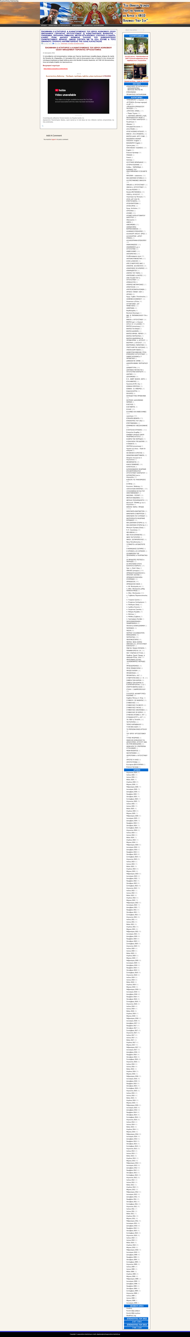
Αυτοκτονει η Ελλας (132, 301)
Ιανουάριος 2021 (131, 934)
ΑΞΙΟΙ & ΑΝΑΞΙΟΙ (132, 261)
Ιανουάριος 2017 (131, 1050)
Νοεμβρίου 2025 (131, 794)
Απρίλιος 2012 (131, 1187)
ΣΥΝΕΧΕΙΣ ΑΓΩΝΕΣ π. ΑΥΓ (135, 715)
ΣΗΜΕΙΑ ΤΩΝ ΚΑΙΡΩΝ (133, 680)
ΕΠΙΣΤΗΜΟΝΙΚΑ (131, 423)
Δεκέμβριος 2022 (131, 878)
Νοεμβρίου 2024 (131, 823)
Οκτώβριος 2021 (131, 912)
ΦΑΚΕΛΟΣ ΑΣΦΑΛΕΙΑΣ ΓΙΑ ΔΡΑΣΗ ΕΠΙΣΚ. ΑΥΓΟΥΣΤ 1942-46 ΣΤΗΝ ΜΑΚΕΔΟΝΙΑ (136, 742)
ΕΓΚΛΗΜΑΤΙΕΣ (131, 381)
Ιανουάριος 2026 (131, 789)
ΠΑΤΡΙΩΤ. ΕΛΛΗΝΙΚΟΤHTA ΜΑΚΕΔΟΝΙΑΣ (135, 634)
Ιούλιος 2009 (130, 1267)
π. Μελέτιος (130, 614)
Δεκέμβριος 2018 (131, 994)
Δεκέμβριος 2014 (131, 1110)
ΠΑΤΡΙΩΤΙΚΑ (130, 637)
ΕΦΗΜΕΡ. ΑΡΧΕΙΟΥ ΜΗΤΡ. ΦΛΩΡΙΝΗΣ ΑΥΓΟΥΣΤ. (135, 435)
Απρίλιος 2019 (131, 984)
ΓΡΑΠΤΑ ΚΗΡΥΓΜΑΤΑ (133, 350)
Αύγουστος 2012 (131, 1177)
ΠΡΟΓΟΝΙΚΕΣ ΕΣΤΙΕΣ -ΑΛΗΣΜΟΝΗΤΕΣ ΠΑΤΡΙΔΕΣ (135, 660)
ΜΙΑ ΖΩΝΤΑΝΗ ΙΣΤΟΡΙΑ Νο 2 (136, 525)
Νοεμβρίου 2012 (131, 1170)
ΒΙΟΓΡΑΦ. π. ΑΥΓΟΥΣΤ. (134, 343)
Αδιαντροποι (130, 220)
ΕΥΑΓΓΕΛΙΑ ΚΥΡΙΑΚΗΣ (134, 430)
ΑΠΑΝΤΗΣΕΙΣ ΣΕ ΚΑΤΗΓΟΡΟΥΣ (59, 25)
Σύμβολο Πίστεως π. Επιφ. (134, 698)
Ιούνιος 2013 (130, 1153)
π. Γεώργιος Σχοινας (133, 600)
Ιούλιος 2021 (130, 919)
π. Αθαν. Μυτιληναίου (133, 593)
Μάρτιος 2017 (130, 1045)
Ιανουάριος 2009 (131, 1281)
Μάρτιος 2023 (130, 871)
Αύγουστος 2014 (131, 1119)
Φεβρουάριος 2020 (132, 960)
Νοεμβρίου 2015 (131, 1083)
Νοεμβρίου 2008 (131, 1286)
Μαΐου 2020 (130, 953)
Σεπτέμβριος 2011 (132, 1204)
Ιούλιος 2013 (130, 1151)
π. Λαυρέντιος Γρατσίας (134, 609)
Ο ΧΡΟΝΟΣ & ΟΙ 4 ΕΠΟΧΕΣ (135, 551)
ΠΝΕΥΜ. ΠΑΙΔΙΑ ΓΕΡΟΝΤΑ (135, 648)
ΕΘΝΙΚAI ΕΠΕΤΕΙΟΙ (133, 386)
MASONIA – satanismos (134, 175)
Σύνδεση (129, 1308)
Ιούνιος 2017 (130, 1037)
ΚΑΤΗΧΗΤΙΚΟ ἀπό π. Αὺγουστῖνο (133, 476)
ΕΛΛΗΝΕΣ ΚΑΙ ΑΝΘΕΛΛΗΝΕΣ (136, 412)
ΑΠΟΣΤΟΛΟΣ (130, 287)
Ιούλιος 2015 (130, 1093)
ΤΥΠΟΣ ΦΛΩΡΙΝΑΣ (132, 738)
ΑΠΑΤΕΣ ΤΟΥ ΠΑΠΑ (133, 273)
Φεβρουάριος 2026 (132, 787)
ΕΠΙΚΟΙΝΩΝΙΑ (77, 25)
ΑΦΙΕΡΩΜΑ (130, 308)
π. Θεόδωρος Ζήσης (132, 604)
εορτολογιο (129, 416)
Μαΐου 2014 (130, 1127)
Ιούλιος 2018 (130, 1006)
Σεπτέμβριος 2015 (132, 1088)
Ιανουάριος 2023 (131, 876)
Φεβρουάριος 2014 (132, 1134)
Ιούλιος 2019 (130, 977)
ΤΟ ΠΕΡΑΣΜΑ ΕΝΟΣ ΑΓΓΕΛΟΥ (136, 729)
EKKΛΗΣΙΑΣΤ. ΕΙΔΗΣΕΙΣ (134, 148)
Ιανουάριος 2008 (131, 1303)
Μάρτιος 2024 (130, 842)
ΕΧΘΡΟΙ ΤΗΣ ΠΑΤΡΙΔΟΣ (134, 439)
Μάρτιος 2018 (130, 1016)
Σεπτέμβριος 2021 (132, 915)
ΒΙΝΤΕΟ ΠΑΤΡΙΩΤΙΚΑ (133, 336)
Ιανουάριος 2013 (131, 1165)
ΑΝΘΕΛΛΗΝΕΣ (131, 251)
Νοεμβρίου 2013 (131, 1141)
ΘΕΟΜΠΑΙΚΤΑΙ (131, 462)
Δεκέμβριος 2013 (131, 1139)
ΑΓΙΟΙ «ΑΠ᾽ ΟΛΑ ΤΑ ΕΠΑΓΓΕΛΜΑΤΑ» (132, 200)
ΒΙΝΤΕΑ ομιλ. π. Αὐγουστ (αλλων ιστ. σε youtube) (134, 323)
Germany (129, 160)
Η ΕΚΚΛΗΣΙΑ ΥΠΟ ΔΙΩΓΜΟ (135, 441)
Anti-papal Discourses (133, 126)
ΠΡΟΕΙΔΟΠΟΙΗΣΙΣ (132, 666)
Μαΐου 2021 (130, 924)
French (128, 157)
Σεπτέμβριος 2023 (132, 857)
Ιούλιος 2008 (130, 1295)
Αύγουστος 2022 (131, 888)
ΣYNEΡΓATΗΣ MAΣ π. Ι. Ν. (135, 678)
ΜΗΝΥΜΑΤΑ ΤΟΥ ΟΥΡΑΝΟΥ (135, 516)
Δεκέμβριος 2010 (131, 1226)
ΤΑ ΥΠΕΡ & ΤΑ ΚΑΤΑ (133, 719)
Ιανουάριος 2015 (131, 1107)
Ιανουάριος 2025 (131, 818)
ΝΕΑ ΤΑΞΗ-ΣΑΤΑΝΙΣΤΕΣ (134, 535)
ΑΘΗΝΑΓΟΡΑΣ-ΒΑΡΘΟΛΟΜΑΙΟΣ (132, 228)
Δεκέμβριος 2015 (131, 1081)
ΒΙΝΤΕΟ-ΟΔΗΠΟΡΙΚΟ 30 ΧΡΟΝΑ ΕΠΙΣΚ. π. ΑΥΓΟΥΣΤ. (136, 339)
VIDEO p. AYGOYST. (133, 194)
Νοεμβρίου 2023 (131, 852)
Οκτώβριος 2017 (131, 1028)
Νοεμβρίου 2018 (131, 997)
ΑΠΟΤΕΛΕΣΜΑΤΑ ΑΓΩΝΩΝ (135, 289)
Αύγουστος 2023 (131, 859)
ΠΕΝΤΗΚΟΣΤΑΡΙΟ (132, 639)
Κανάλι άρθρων (133, 1311)
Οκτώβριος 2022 (131, 883)
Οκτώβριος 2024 (131, 825)
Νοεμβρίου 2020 (131, 939)
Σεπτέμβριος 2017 (132, 1030)
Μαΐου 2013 (130, 1156)
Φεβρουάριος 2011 (132, 1221)
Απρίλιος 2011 (130, 1216)
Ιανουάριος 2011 (131, 1223)
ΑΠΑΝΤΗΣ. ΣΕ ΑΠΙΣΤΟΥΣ (134, 266)
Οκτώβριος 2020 (131, 941)
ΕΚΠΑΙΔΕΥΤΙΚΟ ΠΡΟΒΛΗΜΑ (136, 396)
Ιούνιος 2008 (130, 1298)
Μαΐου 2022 (130, 895)
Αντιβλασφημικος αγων (133, 256)
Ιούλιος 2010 (130, 1238)
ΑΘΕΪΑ (128, 222)
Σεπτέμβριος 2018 (132, 1001)
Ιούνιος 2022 (130, 893)
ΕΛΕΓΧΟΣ (129, 404)
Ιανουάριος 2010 (131, 1252)
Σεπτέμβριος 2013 (132, 1146)
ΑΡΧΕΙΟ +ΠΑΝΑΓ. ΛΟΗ (134, 292)
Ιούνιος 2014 (130, 1124)
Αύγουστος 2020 (131, 946)
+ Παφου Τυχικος (131, 113)
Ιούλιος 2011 (130, 1209)
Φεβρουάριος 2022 (132, 903)
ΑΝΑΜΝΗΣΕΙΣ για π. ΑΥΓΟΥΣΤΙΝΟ (133, 248)
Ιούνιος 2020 (130, 951)
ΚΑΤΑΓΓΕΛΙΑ (130, 467)
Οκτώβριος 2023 (131, 854)
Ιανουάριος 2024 (131, 847)
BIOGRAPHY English (133, 143)
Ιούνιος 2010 (130, 1240)
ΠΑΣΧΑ (128, 630)
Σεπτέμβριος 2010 (132, 1233)
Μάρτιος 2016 (130, 1074)
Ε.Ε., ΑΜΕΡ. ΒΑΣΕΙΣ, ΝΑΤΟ (135, 379)
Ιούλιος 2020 (130, 948)
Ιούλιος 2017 (130, 1035)
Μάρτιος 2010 (130, 1247)
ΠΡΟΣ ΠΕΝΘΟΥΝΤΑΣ (133, 668)
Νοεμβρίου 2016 (131, 1054)
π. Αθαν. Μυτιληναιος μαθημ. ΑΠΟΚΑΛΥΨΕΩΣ (135, 589)
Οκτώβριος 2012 (131, 1173)
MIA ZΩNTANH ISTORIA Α (135, 178)
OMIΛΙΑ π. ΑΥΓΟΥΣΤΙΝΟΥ (135, 187)
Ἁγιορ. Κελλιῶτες (131, 208)
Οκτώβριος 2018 (131, 999)
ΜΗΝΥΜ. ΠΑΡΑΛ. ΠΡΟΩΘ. (135, 507)
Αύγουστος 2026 (131, 772)
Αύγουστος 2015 (131, 1091)
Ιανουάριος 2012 (131, 1194)
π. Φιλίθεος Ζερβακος (133, 616)
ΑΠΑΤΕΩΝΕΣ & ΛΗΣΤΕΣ (134, 275)
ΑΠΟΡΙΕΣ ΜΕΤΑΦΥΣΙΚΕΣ (134, 284)
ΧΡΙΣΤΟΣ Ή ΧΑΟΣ (132, 760)
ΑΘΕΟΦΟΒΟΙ (130, 224)
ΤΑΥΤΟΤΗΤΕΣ (131, 722)
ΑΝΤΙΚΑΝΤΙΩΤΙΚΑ (134, 88)
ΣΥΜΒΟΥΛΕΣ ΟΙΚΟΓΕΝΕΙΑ (135, 710)
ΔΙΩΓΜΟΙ (129, 374)
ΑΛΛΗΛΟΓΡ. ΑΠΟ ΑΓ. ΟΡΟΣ (135, 234)
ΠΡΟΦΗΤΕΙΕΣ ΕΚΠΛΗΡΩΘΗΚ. (94, 25)
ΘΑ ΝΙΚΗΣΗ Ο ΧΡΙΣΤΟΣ (134, 453)
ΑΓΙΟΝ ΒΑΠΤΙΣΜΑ (132, 203)
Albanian (129, 124)
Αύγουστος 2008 (131, 1293)
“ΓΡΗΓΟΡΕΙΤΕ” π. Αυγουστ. (135, 100)
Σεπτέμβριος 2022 (132, 886)
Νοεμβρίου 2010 (131, 1228)
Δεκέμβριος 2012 (131, 1168)
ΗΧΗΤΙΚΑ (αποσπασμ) (133, 446)
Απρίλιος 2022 (131, 898)
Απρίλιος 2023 (131, 869)
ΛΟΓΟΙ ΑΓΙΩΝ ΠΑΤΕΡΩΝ (134, 489)
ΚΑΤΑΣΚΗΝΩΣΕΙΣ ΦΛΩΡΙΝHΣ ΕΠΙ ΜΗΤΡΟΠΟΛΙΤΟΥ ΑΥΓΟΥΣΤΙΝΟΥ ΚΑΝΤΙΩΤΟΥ (136, 471)
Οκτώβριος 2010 (131, 1230)
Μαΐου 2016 (130, 1069)
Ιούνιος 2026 (130, 777)
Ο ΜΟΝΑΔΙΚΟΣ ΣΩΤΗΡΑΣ (135, 549)
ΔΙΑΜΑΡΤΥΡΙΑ (131, 367)
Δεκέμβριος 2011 (131, 1197)
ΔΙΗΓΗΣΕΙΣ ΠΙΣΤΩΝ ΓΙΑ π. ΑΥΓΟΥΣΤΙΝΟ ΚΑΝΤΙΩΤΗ (135, 371)
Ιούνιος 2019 (130, 980)
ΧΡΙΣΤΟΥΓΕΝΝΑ (131, 762)
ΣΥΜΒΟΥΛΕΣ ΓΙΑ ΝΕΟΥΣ (134, 705)
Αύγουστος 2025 (131, 801)
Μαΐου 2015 (130, 1098)
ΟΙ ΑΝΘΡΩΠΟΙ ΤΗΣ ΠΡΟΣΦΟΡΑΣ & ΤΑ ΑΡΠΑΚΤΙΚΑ (136, 554)
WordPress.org (131, 1315)
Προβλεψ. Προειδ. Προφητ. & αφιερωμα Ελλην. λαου (135, 656)
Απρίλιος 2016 (131, 1071)
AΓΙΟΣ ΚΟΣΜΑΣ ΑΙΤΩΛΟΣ (135, 131)
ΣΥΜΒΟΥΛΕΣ (130, 703)
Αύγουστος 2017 (131, 1033)
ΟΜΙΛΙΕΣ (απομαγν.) (133, 570)
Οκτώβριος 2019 (131, 970)
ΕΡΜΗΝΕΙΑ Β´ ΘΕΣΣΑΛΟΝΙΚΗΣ (136, 425)
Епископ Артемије (132, 767)
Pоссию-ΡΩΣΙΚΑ (131, 189)
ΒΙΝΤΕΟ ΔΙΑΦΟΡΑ (132, 331)
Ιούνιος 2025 (130, 806)
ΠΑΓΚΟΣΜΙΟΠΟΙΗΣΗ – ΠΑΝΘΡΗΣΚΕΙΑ (134, 622)
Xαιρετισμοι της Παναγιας (134, 197)
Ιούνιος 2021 (130, 922)
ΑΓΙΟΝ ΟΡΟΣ (130, 206)
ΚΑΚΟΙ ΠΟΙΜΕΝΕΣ (132, 464)
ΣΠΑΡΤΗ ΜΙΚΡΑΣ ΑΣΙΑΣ (134, 687)
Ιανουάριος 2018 (131, 1021)
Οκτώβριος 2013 (131, 1144)
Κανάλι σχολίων (133, 1313)
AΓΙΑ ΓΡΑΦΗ (130, 129)
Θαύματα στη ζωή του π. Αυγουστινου (134, 458)
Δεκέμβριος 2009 (131, 1255)
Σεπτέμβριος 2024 (132, 828)
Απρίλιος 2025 (131, 811)
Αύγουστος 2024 (131, 830)
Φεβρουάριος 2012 (132, 1192)
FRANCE (129, 155)
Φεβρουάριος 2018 (132, 1018)
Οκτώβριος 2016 (131, 1057)
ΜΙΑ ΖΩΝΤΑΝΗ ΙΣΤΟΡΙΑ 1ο (135, 523)
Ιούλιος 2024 (130, 833)
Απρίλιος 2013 (131, 1158)
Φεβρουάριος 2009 (132, 1279)
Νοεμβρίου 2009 (131, 1257)
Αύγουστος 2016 (131, 1062)
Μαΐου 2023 (130, 866)
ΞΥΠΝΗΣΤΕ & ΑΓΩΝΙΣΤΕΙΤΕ (135, 544)
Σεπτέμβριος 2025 (132, 799)
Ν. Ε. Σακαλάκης (131, 530)
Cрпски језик (130, 145)
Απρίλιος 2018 (131, 1013)
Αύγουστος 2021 (131, 917)
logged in (54, 139)
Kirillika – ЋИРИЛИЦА (133, 167)
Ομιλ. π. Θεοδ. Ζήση (133, 568)
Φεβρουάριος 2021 (132, 931)
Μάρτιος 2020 (130, 958)
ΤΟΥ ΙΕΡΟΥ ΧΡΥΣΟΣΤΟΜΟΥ (136, 733)
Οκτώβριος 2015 (131, 1086)
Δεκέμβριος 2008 (131, 1283)
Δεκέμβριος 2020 (131, 936)
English (128, 150)
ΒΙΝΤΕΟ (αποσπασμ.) (133, 326)
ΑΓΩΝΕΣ (129, 213)
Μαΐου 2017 (130, 1040)
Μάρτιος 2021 (130, 929)
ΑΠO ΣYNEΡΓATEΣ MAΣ (134, 263)
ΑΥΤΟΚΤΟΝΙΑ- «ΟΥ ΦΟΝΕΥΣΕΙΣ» (132, 305)
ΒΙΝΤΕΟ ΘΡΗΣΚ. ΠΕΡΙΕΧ (134, 333)
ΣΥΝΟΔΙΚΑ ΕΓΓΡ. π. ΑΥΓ (134, 717)
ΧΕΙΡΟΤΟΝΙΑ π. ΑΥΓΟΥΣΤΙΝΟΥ (136, 755)
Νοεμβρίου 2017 (131, 1025)
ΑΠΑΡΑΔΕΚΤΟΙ (131, 270)
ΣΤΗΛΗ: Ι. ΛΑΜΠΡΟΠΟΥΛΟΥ (136, 689)
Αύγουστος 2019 (131, 975)
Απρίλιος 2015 (131, 1100)
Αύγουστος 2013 (131, 1148)
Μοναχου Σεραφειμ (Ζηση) (134, 527)
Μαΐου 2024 (130, 837)
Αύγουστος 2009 (131, 1264)
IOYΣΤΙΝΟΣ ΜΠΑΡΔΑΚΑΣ (134, 162)
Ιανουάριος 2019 (131, 992)
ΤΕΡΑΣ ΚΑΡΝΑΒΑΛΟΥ (134, 724)
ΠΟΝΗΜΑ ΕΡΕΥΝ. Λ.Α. (134, 650)
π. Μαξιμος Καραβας (133, 612)
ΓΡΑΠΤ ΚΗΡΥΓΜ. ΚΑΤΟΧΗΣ (135, 347)
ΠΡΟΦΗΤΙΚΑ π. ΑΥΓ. (133, 675)
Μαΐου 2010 (130, 1242)
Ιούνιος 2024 (130, 835)
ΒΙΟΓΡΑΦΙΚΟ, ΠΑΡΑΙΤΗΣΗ (135, 345)
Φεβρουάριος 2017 (132, 1047)
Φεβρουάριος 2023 (132, 874)
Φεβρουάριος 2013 (132, 1163)
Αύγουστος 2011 (131, 1206)
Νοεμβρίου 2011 (131, 1199)
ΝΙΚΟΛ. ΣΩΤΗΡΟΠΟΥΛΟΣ (135, 539)
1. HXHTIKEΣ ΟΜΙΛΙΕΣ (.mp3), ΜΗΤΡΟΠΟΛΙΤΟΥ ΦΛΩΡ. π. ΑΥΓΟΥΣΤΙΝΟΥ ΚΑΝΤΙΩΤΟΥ (136, 117)
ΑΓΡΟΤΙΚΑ (129, 211)
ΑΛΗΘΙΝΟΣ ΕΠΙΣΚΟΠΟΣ (134, 231)
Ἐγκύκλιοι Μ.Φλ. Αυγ (133, 384)
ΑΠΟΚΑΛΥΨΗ (131, 282)
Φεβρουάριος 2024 (132, 845)
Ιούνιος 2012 (130, 1182)
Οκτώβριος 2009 (131, 1259)
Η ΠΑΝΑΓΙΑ (130, 444)
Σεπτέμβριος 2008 (132, 1291)
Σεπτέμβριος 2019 (132, 972)
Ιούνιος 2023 (130, 864)
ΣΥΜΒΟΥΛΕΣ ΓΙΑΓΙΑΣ (133, 707)
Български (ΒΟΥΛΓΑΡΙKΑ (134, 764)
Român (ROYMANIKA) (133, 192)
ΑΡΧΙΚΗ (44, 25)
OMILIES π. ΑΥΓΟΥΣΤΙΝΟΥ (135, 185)
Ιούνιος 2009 (130, 1269)
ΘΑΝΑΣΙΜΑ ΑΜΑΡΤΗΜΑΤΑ (135, 455)
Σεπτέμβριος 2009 (132, 1262)
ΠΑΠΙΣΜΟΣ (130, 628)
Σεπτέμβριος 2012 (132, 1175)
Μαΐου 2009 (130, 1271)
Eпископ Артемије (132, 152)
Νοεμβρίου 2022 (131, 881)
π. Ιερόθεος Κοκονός (133, 607)
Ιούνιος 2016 (130, 1066)
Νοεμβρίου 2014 (131, 1112)
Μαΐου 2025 (130, 808)
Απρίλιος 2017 (131, 1042)
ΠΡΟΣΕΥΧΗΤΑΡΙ (132, 670)
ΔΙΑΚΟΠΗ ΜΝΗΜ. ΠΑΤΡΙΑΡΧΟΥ (137, 363)
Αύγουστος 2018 (131, 1004)
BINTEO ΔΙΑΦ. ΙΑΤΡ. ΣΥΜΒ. (135, 136)
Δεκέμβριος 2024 (131, 821)
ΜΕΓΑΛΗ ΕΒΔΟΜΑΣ (133, 498)
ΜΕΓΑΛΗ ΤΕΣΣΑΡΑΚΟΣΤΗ (135, 500)
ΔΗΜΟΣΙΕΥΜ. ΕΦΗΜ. (133, 361)
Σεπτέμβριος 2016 (132, 1059)
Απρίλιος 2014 (131, 1129)
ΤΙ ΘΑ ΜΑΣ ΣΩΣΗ (132, 727)
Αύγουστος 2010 (131, 1235)
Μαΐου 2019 (130, 982)
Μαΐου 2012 (130, 1185)
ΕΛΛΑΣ (128, 409)
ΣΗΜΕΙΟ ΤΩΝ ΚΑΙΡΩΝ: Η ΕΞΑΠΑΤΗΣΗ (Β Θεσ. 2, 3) (135, 683)
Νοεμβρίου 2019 (131, 968)
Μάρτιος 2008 (130, 1300)
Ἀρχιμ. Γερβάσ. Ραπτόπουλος (135, 296)
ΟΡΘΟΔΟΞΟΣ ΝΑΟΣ (133, 584)
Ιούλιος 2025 (130, 804)
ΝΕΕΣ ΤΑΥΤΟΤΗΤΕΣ (133, 537)
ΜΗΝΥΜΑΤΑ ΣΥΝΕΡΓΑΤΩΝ (135, 514)
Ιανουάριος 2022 (131, 905)
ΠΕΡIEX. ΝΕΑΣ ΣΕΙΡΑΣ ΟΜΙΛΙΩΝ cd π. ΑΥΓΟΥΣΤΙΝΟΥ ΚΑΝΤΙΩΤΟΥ (136, 644)
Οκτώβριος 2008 (131, 1288)
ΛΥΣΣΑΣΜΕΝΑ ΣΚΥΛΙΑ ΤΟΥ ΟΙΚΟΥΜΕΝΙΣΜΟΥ (135, 492)
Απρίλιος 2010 (131, 1245)
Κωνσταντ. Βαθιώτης (133, 486)
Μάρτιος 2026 (130, 784)
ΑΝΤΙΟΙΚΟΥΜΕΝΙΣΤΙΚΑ (134, 258)
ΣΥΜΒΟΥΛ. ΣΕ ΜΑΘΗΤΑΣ (135, 700)
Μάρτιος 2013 (130, 1161)
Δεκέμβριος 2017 (131, 1023)
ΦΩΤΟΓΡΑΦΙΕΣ (131, 753)
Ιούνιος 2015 (130, 1095)
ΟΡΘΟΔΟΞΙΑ (130, 581)
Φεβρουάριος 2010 (132, 1250)
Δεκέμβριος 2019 (131, 965)
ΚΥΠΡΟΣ (129, 484)
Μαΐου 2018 (130, 1011)
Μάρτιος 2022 (130, 900)
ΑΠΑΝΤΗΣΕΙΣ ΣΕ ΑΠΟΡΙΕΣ (135, 268)
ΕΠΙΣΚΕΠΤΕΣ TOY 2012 (134, 421)
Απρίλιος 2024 (131, 840)
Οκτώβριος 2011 (131, 1201)
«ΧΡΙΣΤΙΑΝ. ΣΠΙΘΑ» (133, 111)
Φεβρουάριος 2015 (132, 1105)
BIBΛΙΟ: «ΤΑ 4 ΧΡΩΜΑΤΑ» (135, 134)
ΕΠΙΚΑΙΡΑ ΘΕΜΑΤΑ (132, 418)
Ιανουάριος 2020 (131, 963)
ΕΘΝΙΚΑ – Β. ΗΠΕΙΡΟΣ (134, 389)
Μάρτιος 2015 (130, 1103)
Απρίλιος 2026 (131, 782)
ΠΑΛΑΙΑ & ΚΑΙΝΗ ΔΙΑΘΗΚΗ (135, 626)
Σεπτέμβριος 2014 (132, 1117)
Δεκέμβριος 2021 (131, 907)
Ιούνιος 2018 (130, 1009)
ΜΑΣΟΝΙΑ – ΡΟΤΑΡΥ (133, 495)
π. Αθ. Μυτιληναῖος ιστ (133, 586)
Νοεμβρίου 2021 (131, 910)
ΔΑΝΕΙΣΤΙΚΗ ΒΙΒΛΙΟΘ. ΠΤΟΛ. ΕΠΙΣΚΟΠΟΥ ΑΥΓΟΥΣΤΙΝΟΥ (136, 353)
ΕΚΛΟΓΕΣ (129, 393)
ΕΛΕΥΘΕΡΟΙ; (130, 407)
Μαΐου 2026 (130, 779)
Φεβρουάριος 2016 (132, 1076)
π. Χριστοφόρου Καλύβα (134, 619)
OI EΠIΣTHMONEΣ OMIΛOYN (136, 180)
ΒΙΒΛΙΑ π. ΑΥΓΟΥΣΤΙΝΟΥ (134, 319)
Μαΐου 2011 (130, 1213)
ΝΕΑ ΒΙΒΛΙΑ (130, 532)
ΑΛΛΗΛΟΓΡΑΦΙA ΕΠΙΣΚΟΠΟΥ (136, 240)
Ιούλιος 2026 (130, 775)
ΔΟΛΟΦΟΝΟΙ (130, 376)
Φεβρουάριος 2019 (132, 989)
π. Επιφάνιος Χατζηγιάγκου (135, 602)
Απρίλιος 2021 (131, 927)
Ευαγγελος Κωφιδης (132, 432)
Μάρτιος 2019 (130, 987)
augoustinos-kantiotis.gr (84, 1334)
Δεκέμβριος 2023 (131, 849)
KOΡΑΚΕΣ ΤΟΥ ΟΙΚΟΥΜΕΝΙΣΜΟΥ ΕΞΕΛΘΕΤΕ (136, 170)
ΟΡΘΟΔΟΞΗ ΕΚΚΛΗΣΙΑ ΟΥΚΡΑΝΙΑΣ (134, 578)
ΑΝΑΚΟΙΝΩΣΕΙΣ (131, 244)
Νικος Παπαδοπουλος (133, 542)
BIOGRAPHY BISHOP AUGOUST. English (133, 139)
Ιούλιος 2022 (130, 890)
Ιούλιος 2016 (130, 1064)
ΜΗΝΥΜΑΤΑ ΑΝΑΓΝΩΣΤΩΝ (135, 511)
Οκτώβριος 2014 (131, 1115)
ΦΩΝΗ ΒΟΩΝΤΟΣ (132, 750)
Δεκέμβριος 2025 (131, 792)
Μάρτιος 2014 (130, 1132)
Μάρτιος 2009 (130, 1276)
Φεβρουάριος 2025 (132, 816)
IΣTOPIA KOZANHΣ (132, 165)
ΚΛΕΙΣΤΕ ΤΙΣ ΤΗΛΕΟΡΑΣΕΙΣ (136, 479)
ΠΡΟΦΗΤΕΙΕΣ (131, 673)
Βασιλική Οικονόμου (132, 313)
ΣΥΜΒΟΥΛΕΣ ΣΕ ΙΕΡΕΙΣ (134, 712)
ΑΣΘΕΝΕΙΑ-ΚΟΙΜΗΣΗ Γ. (134, 299)
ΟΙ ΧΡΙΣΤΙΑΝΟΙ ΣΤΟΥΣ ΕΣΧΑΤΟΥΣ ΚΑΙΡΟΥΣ (134, 565)
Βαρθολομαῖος (131, 310)
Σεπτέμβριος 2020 (132, 943)
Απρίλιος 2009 (131, 1274)
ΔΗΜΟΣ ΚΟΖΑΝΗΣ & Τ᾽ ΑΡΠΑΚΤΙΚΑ (134, 357)
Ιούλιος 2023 (130, 861)
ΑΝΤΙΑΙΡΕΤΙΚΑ (131, 254)
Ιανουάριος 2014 (131, 1136)
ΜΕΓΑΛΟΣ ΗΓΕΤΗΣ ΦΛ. (135, 90)
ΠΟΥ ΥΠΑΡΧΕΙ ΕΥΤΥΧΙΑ (134, 653)
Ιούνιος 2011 (130, 1211)
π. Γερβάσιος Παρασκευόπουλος (136, 595)
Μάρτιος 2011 (130, 1218)
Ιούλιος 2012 (130, 1180)
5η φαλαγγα (130, 122)
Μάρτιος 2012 (130, 1189)
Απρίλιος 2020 (131, 955)
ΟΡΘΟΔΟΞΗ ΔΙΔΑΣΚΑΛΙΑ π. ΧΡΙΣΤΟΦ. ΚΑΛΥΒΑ (135, 574)
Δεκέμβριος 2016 (131, 1052)
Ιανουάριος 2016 (131, 1079)
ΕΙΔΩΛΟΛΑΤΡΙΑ (131, 391)
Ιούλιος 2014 (130, 1122)
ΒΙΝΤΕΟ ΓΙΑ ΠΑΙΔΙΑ (133, 329)
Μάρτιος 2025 (130, 813)
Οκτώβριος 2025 (131, 796)
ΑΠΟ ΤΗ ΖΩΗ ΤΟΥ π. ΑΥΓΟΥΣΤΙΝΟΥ (133, 279)
